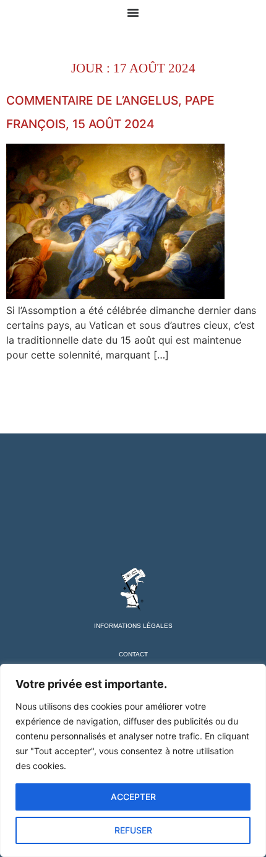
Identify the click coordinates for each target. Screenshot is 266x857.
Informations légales (133, 625)
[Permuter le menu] (133, 12)
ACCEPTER (133, 796)
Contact (133, 654)
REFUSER (133, 830)
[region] (133, 760)
